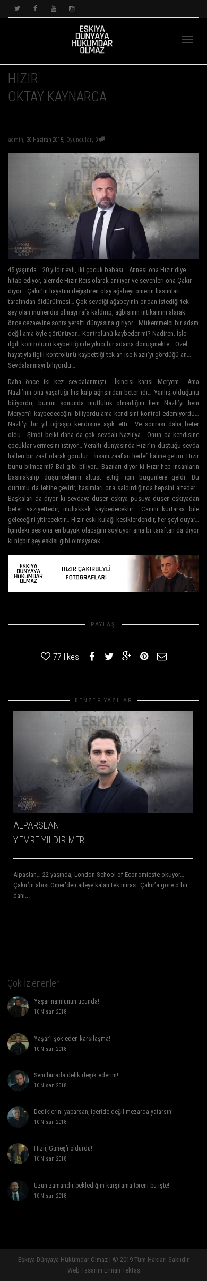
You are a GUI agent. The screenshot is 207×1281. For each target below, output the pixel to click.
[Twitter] (17, 9)
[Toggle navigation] (187, 39)
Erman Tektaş (122, 1270)
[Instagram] (71, 9)
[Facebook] (35, 9)
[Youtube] (53, 9)
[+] (103, 762)
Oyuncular (79, 139)
